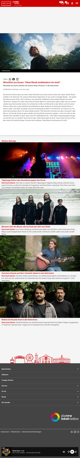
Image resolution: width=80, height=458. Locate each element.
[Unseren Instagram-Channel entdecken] (78, 432)
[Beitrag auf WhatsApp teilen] (10, 79)
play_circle (72, 451)
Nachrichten (6, 369)
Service (4, 386)
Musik (4, 397)
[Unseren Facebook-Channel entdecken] (75, 432)
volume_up (63, 451)
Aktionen (5, 375)
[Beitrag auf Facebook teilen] (13, 79)
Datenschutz (15, 432)
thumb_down (69, 452)
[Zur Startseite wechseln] (6, 3)
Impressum (5, 432)
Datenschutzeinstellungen (31, 432)
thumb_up (76, 452)
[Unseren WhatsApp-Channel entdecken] (72, 432)
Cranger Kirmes (7, 380)
